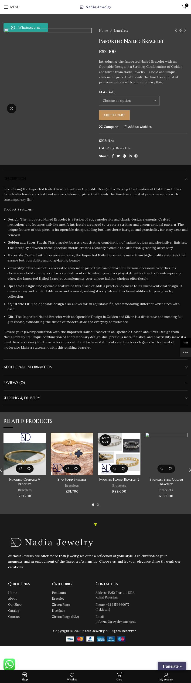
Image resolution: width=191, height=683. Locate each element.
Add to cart (114, 115)
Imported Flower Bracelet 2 (119, 479)
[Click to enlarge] (11, 108)
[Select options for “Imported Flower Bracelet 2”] (115, 469)
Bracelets (120, 31)
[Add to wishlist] (29, 469)
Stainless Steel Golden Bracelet (166, 481)
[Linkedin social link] (130, 156)
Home (104, 31)
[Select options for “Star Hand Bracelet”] (68, 469)
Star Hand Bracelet (72, 479)
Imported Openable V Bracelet (24, 481)
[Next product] (185, 30)
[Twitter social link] (118, 156)
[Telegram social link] (136, 156)
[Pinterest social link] (124, 156)
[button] (21, 469)
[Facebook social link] (112, 156)
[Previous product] (176, 30)
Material (106, 92)
